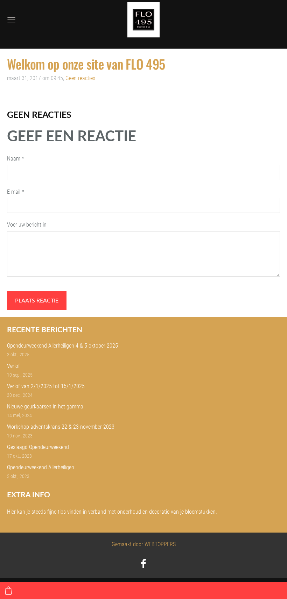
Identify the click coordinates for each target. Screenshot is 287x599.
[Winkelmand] (8, 590)
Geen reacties (80, 78)
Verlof (13, 366)
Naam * (15, 158)
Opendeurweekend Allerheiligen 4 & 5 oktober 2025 (62, 345)
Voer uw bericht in (27, 224)
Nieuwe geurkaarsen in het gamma (45, 406)
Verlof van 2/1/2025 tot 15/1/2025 (46, 386)
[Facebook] (143, 563)
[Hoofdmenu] (11, 19)
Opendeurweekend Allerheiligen (40, 467)
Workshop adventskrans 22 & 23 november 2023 (60, 426)
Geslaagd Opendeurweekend (38, 447)
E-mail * (15, 191)
